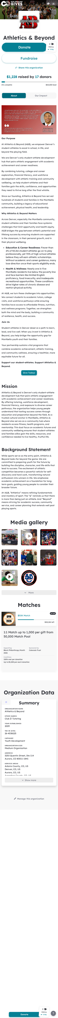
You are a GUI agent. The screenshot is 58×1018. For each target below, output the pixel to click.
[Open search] (43, 3)
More (31, 592)
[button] (51, 46)
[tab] (14, 95)
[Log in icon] (48, 3)
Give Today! (29, 372)
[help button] (53, 1013)
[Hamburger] (53, 3)
